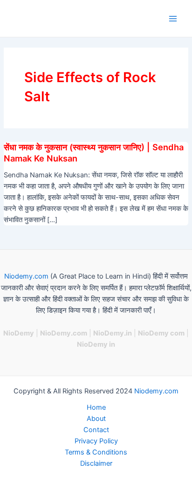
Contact (96, 430)
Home (96, 407)
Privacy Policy (96, 441)
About (96, 418)
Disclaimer (96, 463)
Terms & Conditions (96, 452)
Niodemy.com (26, 276)
